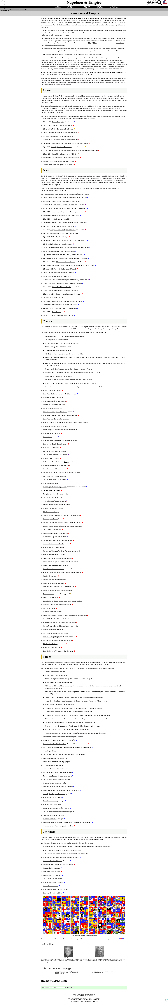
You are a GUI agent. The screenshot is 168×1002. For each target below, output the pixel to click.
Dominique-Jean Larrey (50, 801)
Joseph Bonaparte (57, 122)
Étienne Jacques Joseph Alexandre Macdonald (69, 265)
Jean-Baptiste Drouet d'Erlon (52, 479)
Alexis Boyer (47, 751)
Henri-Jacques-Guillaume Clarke (62, 283)
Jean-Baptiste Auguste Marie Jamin (54, 794)
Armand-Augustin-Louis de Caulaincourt (63, 240)
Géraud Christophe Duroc (58, 226)
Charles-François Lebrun (73, 106)
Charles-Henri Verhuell (50, 644)
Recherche (159, 2)
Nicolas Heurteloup (49, 790)
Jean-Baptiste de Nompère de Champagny (65, 280)
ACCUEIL (52, 6)
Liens (74, 994)
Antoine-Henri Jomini (49, 797)
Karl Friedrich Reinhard (50, 822)
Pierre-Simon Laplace (50, 537)
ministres (55, 327)
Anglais (165, 2)
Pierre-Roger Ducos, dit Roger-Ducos (54, 487)
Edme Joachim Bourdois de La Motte (54, 744)
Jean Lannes (56, 150)
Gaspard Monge (48, 586)
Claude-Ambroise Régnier (60, 290)
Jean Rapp (46, 608)
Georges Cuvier (48, 868)
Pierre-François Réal (49, 612)
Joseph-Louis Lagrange (50, 533)
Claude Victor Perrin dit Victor (65, 262)
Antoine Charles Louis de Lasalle (53, 544)
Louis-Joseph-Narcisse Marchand (53, 569)
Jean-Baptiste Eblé (49, 490)
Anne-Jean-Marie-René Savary (59, 233)
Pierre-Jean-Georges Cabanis (52, 426)
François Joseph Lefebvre (60, 197)
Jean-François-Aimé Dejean (52, 469)
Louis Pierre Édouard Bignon (52, 740)
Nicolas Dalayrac (48, 871)
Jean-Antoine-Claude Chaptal (52, 444)
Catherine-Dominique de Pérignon (54, 604)
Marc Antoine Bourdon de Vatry (52, 747)
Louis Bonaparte (57, 125)
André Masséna (59, 161)
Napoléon (47, 98)
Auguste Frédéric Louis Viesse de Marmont (65, 247)
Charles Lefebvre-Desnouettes (52, 565)
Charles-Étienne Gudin (50, 512)
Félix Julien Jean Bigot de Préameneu (55, 412)
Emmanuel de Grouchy (50, 508)
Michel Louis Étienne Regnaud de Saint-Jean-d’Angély (60, 615)
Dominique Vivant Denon (51, 772)
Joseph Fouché (57, 276)
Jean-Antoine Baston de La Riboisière (55, 540)
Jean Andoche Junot (60, 269)
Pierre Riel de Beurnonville (51, 622)
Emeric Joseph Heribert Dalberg (62, 301)
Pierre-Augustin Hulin (50, 519)
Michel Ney (56, 164)
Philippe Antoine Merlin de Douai (53, 572)
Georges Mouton (48, 594)
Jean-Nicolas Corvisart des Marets (54, 754)
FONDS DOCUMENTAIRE (114, 7)
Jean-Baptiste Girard (58, 315)
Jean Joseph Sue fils (49, 893)
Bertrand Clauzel (48, 447)
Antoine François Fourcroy (51, 501)
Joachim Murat (58, 136)
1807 (94, 43)
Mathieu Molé (47, 576)
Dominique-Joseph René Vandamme (54, 640)
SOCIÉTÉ (93, 6)
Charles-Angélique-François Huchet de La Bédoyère (59, 522)
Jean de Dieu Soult (58, 251)
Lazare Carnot (47, 437)
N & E (14, 9)
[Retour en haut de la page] (166, 1001)
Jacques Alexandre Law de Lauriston (54, 558)
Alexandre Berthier (58, 140)
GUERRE (64, 6)
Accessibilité (81, 994)
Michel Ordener (48, 597)
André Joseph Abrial (49, 390)
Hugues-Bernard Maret (63, 294)
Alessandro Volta (48, 647)
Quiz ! (154, 2)
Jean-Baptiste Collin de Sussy (52, 454)
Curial (65, 462)
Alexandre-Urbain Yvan (50, 826)
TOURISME (106, 6)
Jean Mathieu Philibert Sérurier (52, 633)
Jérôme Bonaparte (57, 129)
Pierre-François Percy (50, 819)
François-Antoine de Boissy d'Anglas (54, 415)
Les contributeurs (89, 995)
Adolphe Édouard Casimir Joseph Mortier (65, 258)
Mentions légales (90, 994)
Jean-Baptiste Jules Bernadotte (61, 147)
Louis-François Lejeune (50, 808)
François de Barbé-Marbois (51, 401)
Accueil (2, 2)
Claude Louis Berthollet (50, 404)
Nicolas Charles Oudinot (60, 304)
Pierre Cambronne (49, 433)
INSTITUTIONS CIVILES (87, 7)
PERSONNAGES (79, 6)
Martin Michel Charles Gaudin (61, 287)
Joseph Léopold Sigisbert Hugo (53, 515)
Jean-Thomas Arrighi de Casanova (63, 205)
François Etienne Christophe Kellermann (62, 230)
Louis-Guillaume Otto (49, 601)
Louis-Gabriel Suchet (60, 308)
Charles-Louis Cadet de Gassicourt (54, 864)
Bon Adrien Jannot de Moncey (61, 255)
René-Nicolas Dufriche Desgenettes (54, 776)
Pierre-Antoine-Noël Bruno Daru (53, 465)
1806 (89, 43)
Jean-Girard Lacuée (49, 529)
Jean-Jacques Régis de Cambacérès (63, 212)
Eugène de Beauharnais (59, 132)
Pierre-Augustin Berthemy (51, 857)
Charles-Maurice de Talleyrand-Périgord (63, 143)
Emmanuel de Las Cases (51, 547)
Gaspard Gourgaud (49, 786)
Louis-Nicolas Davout (59, 154)
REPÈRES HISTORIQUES (70, 7)
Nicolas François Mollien (51, 583)
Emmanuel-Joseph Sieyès (51, 637)
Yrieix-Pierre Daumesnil (50, 765)
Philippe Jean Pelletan (50, 882)
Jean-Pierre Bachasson (50, 394)
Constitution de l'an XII (50, 38)
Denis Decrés (56, 312)
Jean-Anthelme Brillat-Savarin (52, 861)
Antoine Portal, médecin (50, 886)
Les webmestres (79, 995)
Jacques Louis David (49, 875)
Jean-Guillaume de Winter (51, 651)
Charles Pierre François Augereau (63, 222)
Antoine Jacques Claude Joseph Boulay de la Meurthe (60, 422)
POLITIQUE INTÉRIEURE (100, 7)
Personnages (23, 9)
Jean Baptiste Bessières (59, 272)
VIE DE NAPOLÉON (58, 7)
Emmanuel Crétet (48, 458)
